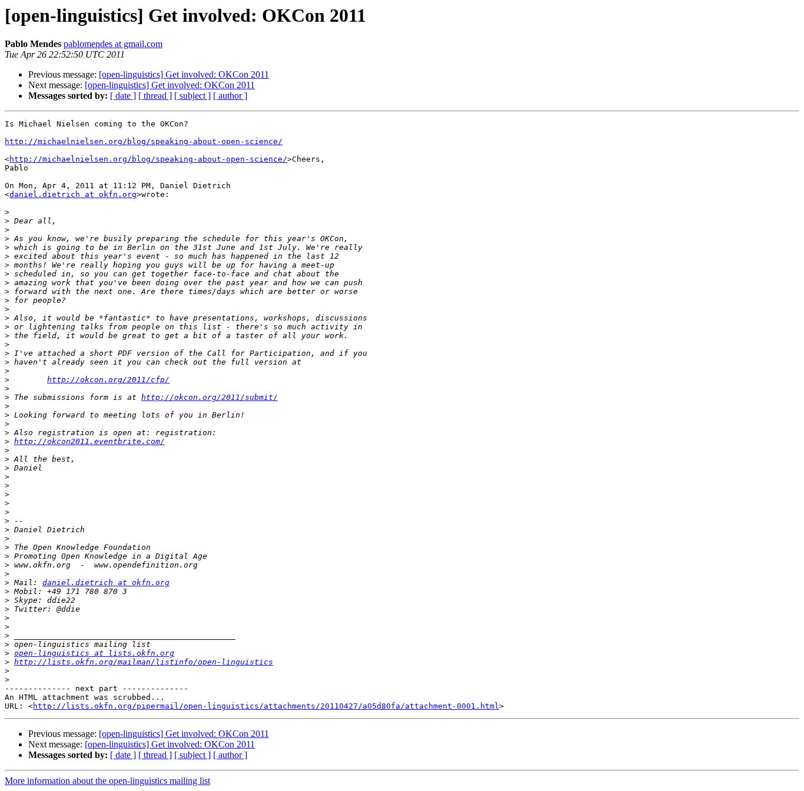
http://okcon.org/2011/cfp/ (108, 379)
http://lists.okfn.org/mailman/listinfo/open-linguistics (143, 662)
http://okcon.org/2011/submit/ (209, 397)
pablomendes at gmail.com (113, 44)
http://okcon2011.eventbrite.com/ (89, 441)
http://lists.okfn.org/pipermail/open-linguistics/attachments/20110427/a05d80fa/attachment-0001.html (266, 706)
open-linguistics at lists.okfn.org (94, 653)
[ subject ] (192, 96)
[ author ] (230, 96)
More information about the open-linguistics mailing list (107, 781)
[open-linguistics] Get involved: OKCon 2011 (184, 74)
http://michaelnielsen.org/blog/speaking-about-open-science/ (144, 141)
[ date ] (123, 96)
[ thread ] (155, 96)
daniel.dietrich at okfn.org (73, 194)
